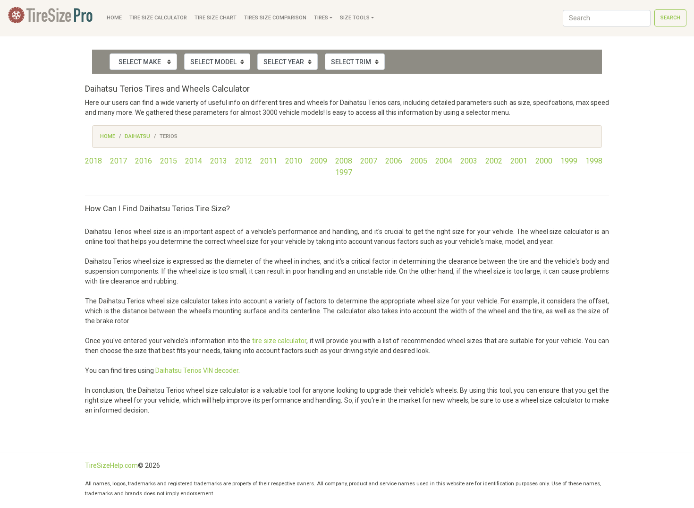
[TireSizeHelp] (51, 18)
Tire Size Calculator (158, 18)
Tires (321, 18)
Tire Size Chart (216, 18)
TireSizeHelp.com (111, 465)
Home (114, 18)
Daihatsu (137, 136)
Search (670, 18)
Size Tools (355, 18)
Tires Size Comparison (275, 18)
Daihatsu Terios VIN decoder (196, 370)
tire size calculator (279, 340)
